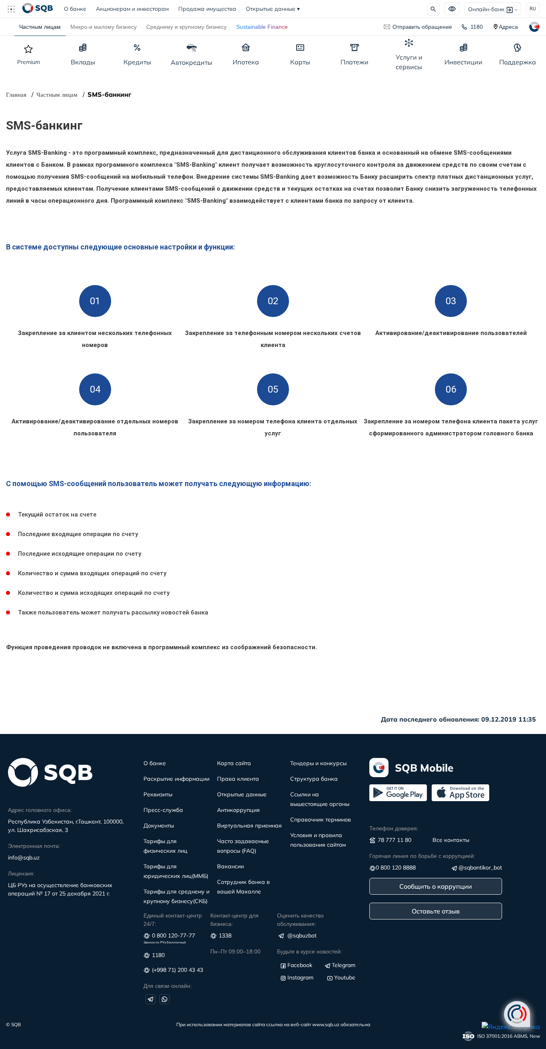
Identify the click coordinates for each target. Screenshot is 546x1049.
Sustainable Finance (262, 27)
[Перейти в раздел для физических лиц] (37, 9)
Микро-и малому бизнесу (103, 27)
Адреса (508, 27)
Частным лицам (40, 27)
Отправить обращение (422, 27)
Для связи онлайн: (167, 986)
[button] (14, 8)
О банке (77, 9)
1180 (476, 27)
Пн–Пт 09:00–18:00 (235, 951)
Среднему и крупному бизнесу (186, 27)
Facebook (299, 965)
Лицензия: (21, 873)
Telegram (343, 965)
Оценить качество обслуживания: (300, 919)
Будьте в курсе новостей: (309, 951)
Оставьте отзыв (436, 911)
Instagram (300, 977)
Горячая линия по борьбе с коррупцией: (422, 856)
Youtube (344, 977)
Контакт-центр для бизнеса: (234, 919)
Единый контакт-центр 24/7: (172, 919)
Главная (16, 95)
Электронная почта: (34, 846)
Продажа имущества (207, 9)
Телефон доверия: (393, 828)
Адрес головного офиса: (40, 810)
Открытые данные (273, 9)
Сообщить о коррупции (435, 886)
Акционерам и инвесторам (132, 9)
